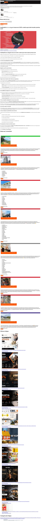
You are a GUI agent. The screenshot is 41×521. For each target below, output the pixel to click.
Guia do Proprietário (11, 518)
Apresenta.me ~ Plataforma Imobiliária (9, 520)
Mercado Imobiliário (3, 517)
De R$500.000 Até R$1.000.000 (10, 0)
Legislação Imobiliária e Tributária (19, 518)
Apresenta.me (6, 519)
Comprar (2, 153)
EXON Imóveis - (2, 1)
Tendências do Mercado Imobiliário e (32, 517)
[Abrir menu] (1, 4)
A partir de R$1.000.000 (9, 1)
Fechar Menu (6, 2)
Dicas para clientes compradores (12, 517)
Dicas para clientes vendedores (22, 517)
